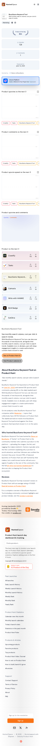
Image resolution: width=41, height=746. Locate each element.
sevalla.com (17, 513)
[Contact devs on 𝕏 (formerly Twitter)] (26, 728)
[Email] (14, 728)
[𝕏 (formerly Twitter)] (20, 728)
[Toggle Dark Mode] (34, 4)
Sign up (20, 720)
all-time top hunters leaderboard (19, 466)
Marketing (17, 413)
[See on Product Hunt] (15, 22)
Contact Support (11, 680)
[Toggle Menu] (37, 4)
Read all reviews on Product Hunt (14, 486)
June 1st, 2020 (9, 387)
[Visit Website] (12, 22)
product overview (26, 496)
